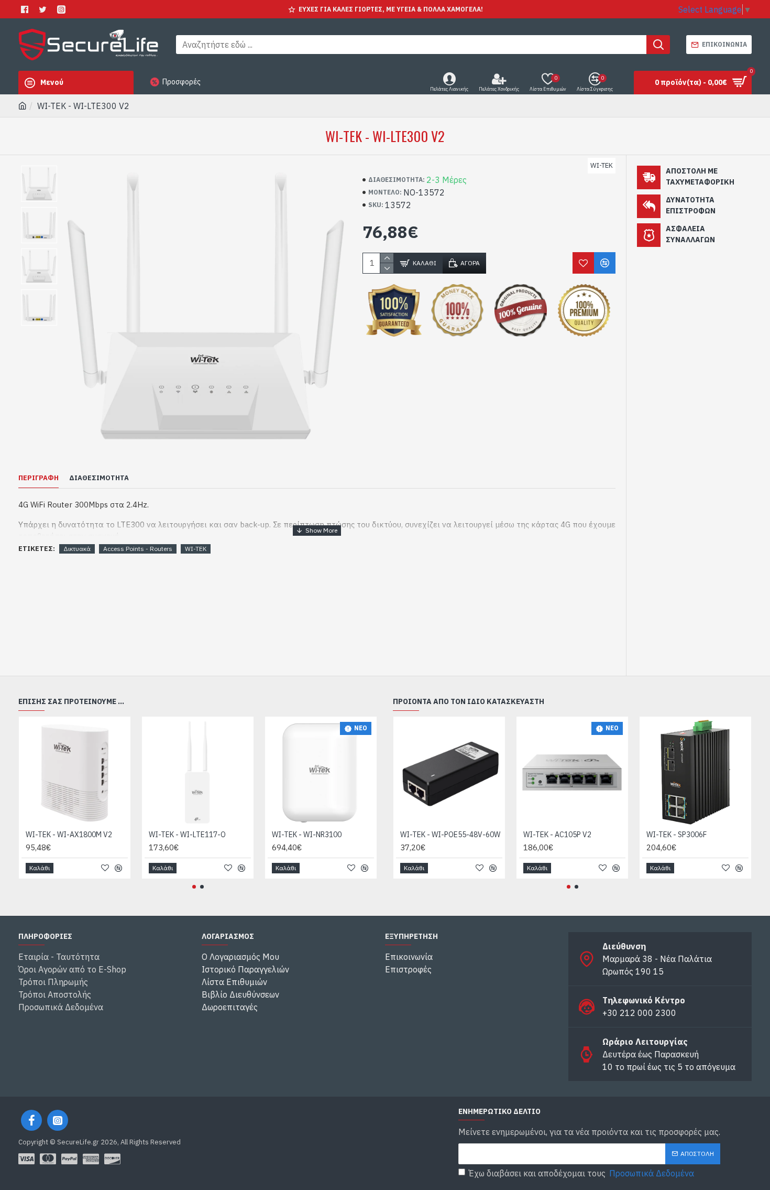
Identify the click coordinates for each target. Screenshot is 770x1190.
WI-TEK (195, 549)
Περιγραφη (38, 478)
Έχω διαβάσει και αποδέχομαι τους (581, 1173)
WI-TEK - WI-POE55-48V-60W (450, 834)
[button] (194, 887)
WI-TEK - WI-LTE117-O (187, 834)
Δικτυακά (77, 549)
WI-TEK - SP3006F (676, 834)
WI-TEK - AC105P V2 (557, 834)
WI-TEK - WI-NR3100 (307, 834)
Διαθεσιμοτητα (99, 478)
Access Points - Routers (137, 549)
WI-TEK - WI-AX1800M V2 (69, 834)
